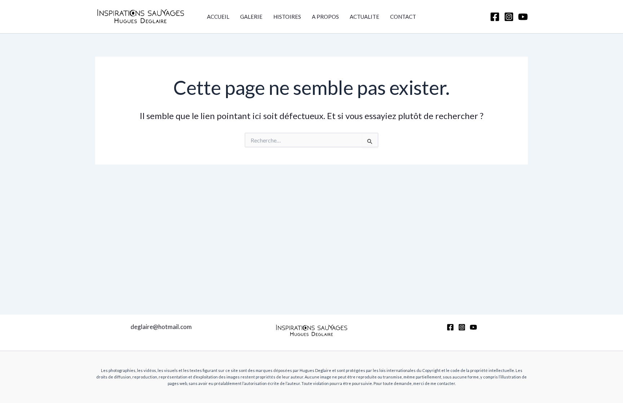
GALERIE (251, 16)
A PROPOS (325, 16)
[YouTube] (523, 17)
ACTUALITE (364, 16)
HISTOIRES (287, 16)
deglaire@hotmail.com (161, 326)
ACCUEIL (218, 16)
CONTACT (403, 16)
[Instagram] (509, 17)
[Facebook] (495, 17)
